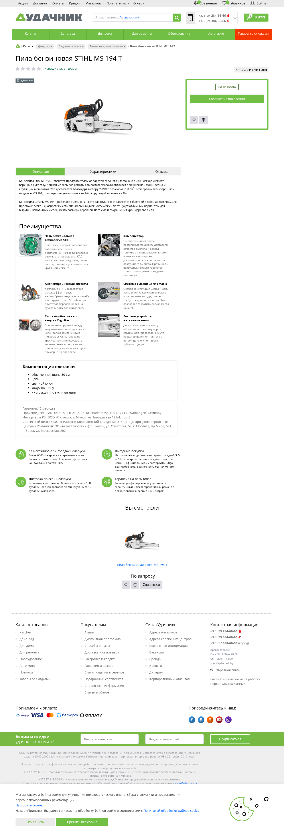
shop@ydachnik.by (186, 783)
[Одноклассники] (210, 719)
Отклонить (35, 822)
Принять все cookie (82, 822)
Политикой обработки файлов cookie (171, 810)
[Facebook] (192, 719)
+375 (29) (212, 16)
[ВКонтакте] (201, 719)
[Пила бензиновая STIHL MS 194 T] (142, 539)
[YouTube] (219, 719)
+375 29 (223, 631)
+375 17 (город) (229, 643)
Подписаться (230, 739)
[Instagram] (228, 719)
